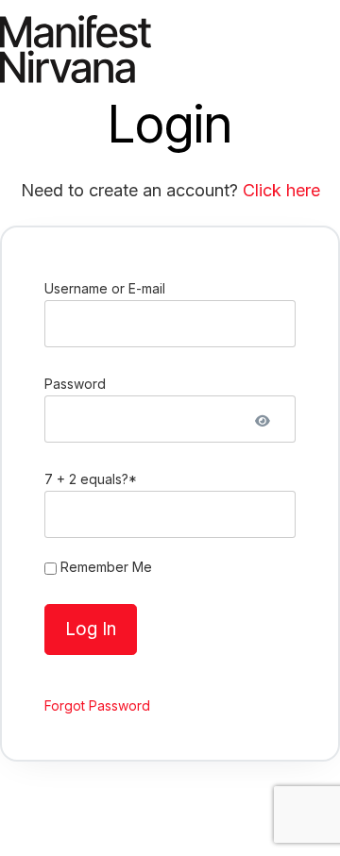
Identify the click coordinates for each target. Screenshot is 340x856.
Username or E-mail (104, 288)
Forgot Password (97, 705)
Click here (281, 190)
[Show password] (262, 417)
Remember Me (104, 567)
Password (75, 384)
